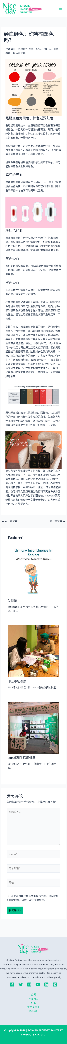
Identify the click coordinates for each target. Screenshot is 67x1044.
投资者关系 (33, 1007)
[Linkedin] (46, 984)
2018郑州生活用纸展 (21, 758)
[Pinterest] (54, 984)
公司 (33, 994)
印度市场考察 (17, 681)
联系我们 (33, 1011)
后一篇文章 (57, 521)
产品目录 (33, 998)
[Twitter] (20, 984)
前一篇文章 (9, 521)
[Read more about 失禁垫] (34, 570)
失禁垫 (12, 601)
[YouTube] (37, 984)
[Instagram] (29, 984)
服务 (33, 1002)
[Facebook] (12, 984)
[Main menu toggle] (60, 8)
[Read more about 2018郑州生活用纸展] (34, 727)
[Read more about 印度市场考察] (34, 651)
